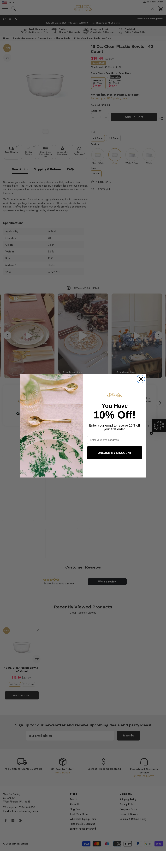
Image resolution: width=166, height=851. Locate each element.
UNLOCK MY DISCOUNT (114, 452)
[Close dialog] (141, 379)
